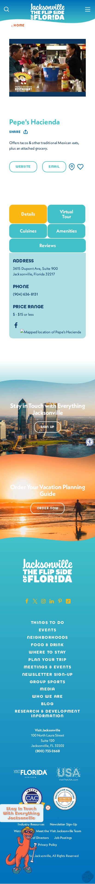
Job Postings (63, 838)
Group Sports (47, 682)
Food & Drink (47, 645)
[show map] (72, 166)
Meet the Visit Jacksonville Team (58, 831)
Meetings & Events (47, 667)
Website (23, 167)
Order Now (47, 508)
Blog (47, 703)
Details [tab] (28, 214)
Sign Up (47, 427)
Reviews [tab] (47, 245)
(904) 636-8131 (25, 294)
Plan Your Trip (47, 659)
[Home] (47, 12)
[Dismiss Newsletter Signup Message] (47, 807)
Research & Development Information (47, 713)
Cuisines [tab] (28, 231)
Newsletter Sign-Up (47, 674)
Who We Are (47, 696)
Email (54, 167)
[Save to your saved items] (80, 167)
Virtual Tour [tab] (66, 214)
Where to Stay (47, 652)
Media (47, 689)
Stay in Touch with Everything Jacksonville (21, 813)
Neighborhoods (47, 637)
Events (47, 630)
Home (19, 25)
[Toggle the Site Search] (6, 9)
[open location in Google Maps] (50, 331)
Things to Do (47, 622)
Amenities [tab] (66, 231)
